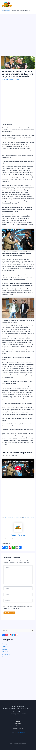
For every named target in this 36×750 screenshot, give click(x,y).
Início (3, 10)
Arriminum (21, 732)
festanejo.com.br (9, 539)
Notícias (4, 657)
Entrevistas (7, 10)
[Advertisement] (18, 33)
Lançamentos (6, 654)
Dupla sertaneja (10, 517)
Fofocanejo (5, 651)
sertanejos (19, 517)
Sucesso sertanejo (28, 517)
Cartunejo (5, 644)
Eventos (4, 649)
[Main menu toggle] (32, 4)
